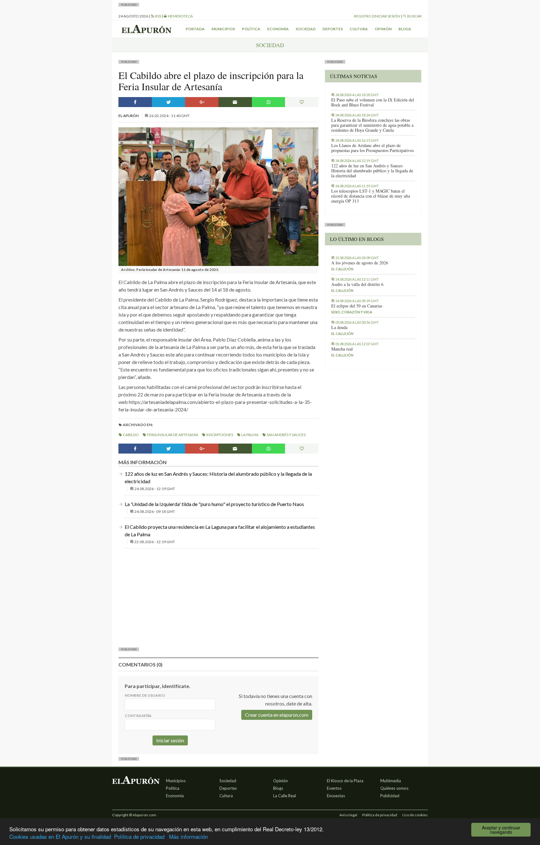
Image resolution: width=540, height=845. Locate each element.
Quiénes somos (394, 788)
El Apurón (128, 115)
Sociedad (306, 29)
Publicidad (389, 795)
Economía (278, 29)
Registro (363, 16)
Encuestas (336, 795)
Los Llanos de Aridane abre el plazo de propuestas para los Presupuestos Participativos (372, 148)
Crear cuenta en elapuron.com (276, 715)
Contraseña (138, 715)
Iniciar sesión (387, 16)
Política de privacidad (139, 836)
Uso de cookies (415, 815)
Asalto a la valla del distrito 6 (357, 284)
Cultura (359, 29)
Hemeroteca (180, 16)
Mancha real (342, 348)
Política (251, 29)
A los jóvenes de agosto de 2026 (359, 262)
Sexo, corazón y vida (351, 312)
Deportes (332, 29)
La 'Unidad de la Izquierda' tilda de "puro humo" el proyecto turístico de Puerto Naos (214, 504)
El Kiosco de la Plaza (345, 780)
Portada (195, 29)
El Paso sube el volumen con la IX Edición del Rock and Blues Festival (372, 102)
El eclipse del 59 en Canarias (356, 305)
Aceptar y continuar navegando (501, 829)
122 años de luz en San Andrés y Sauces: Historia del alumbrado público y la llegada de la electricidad (372, 170)
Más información (188, 836)
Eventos (334, 788)
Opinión (383, 29)
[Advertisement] (218, 597)
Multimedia (390, 780)
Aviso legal (348, 815)
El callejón (342, 269)
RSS (157, 16)
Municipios (223, 29)
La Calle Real (284, 795)
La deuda (339, 327)
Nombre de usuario (145, 695)
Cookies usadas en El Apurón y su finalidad (60, 836)
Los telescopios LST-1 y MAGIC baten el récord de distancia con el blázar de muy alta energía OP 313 (370, 196)
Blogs (404, 29)
